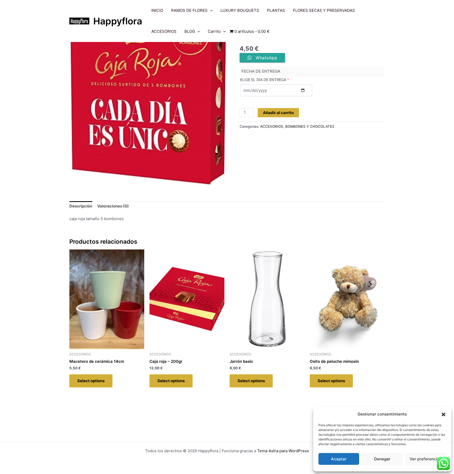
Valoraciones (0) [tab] (113, 206)
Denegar (382, 458)
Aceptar (339, 458)
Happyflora (117, 20)
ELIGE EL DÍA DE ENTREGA (264, 79)
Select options (91, 380)
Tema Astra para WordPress (283, 450)
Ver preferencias (426, 458)
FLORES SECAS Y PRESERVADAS (324, 10)
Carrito (214, 31)
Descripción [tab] (80, 206)
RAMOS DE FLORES (189, 10)
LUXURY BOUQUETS (239, 10)
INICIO (157, 10)
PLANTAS (276, 10)
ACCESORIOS (164, 31)
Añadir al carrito (278, 112)
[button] (443, 414)
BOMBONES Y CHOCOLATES (309, 126)
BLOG (189, 31)
